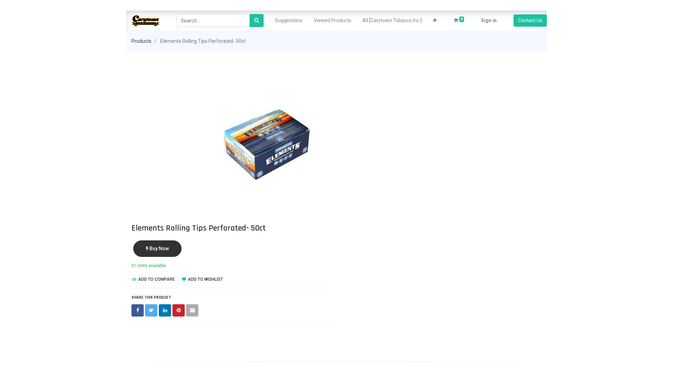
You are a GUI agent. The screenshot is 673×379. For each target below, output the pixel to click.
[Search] (257, 20)
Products (141, 41)
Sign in (489, 20)
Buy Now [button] (158, 248)
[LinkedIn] (165, 310)
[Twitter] (151, 310)
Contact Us (530, 20)
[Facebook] (137, 310)
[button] (434, 20)
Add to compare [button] (156, 279)
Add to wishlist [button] (205, 279)
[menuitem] (288, 20)
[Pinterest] (178, 310)
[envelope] (192, 310)
